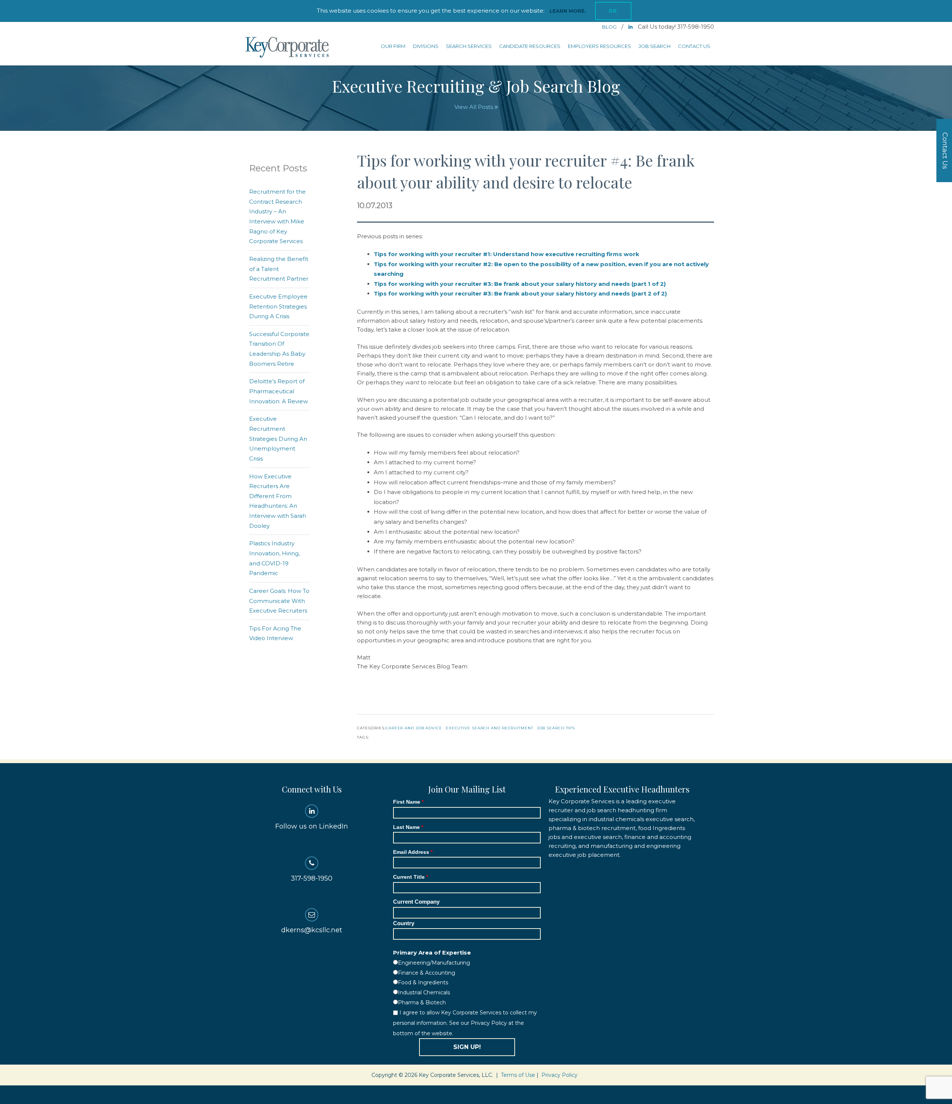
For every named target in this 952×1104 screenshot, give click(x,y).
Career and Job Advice (414, 728)
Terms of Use (518, 1075)
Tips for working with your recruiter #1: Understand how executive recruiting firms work (506, 254)
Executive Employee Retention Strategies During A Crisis (278, 306)
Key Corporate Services (288, 48)
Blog (610, 27)
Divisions (425, 46)
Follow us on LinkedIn (311, 826)
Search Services (469, 46)
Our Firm (393, 46)
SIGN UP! (467, 1046)
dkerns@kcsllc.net (311, 930)
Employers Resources (599, 46)
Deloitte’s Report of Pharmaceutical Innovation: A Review (278, 391)
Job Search (654, 46)
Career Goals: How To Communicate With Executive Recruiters (279, 600)
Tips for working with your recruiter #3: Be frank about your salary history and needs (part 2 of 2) (520, 293)
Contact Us (694, 46)
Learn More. (568, 11)
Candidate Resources (529, 46)
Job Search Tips (556, 728)
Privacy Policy (559, 1075)
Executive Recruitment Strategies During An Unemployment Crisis (278, 438)
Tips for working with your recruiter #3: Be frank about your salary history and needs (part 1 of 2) (520, 283)
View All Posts (474, 106)
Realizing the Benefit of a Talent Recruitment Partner (278, 268)
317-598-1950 (311, 878)
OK (613, 11)
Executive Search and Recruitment (489, 728)
